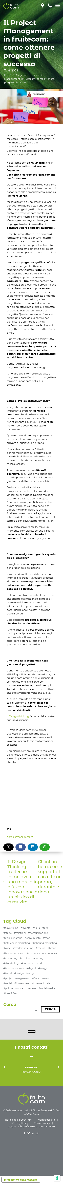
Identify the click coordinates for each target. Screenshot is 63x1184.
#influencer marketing (16, 943)
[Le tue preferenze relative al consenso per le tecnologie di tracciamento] (57, 1178)
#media (40, 948)
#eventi (46, 978)
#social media (46, 988)
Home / (9, 75)
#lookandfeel (22, 983)
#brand (52, 948)
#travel (7, 973)
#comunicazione (38, 932)
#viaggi (42, 968)
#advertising (10, 927)
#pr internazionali (13, 988)
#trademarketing (23, 948)
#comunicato (33, 937)
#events (25, 927)
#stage (7, 932)
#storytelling (11, 963)
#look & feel (10, 993)
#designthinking (24, 973)
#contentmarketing (31, 958)
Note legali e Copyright (18, 1119)
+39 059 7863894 (32, 1071)
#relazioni (20, 932)
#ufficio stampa (12, 937)
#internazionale (41, 983)
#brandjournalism (14, 953)
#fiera (36, 927)
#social (7, 983)
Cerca (50, 1009)
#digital (31, 968)
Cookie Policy (42, 1123)
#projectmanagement (20, 836)
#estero (31, 988)
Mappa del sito (46, 1119)
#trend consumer (13, 968)
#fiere (35, 978)
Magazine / (22, 75)
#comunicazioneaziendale (42, 953)
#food (46, 937)
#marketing (10, 958)
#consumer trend (31, 963)
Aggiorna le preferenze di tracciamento (31, 1126)
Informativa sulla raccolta (20, 1179)
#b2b (45, 927)
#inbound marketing (44, 943)
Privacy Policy (20, 1123)
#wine (7, 948)
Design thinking (19, 716)
